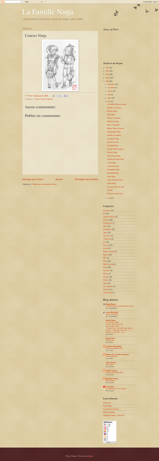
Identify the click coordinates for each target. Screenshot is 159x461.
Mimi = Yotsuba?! (113, 125)
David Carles (110, 320)
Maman (49, 99)
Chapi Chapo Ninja (113, 156)
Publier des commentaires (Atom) (44, 184)
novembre (111, 88)
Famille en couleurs (114, 135)
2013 (108, 68)
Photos (105, 274)
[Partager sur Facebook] (64, 96)
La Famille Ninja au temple (116, 104)
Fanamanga (107, 406)
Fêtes (105, 226)
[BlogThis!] (60, 96)
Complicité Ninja (113, 139)
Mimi (105, 261)
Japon (105, 233)
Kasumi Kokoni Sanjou (115, 149)
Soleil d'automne (111, 356)
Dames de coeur (113, 142)
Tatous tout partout (112, 314)
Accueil (59, 179)
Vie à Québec (108, 286)
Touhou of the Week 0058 (114, 372)
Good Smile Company (111, 409)
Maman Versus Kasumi (115, 128)
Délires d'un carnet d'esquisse (117, 354)
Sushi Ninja (111, 176)
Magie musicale (108, 251)
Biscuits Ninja (112, 111)
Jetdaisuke (107, 239)
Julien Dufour (111, 363)
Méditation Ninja (113, 121)
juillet (110, 98)
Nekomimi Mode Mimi (115, 194)
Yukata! (110, 190)
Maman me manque (114, 108)
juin (109, 101)
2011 (108, 74)
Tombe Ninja (111, 163)
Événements (107, 223)
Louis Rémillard (112, 312)
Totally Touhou (111, 371)
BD (104, 214)
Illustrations (107, 229)
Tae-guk (106, 277)
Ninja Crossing (108, 264)
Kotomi (105, 248)
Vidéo (105, 283)
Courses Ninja (112, 152)
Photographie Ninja (114, 132)
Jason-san (107, 236)
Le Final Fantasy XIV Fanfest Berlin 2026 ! (120, 306)
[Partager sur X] (62, 96)
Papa (105, 267)
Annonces (106, 210)
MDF (105, 258)
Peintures (106, 270)
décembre (111, 84)
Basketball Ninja (113, 173)
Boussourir (107, 403)
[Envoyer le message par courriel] (53, 96)
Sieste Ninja (111, 183)
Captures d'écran (109, 217)
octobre (110, 91)
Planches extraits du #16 (114, 348)
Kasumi (43, 99)
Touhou (105, 280)
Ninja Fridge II (110, 380)
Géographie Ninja (113, 169)
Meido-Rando (111, 304)
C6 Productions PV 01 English (116, 388)
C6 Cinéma (110, 387)
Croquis (37, 99)
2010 (108, 78)
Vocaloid (106, 290)
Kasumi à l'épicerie (114, 118)
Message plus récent (32, 179)
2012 (108, 71)
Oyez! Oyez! (110, 364)
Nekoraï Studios (109, 412)
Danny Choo (110, 338)
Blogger (90, 456)
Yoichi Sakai (107, 293)
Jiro (104, 242)
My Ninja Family (112, 379)
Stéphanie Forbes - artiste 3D (113, 415)
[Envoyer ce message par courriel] (57, 96)
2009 (108, 81)
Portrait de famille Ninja (115, 159)
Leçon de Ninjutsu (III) (115, 180)
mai (109, 198)
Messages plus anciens (86, 179)
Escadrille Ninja (112, 145)
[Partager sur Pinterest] (67, 96)
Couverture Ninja (113, 166)
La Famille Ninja (47, 11)
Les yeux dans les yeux (115, 187)
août (109, 95)
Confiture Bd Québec (114, 346)
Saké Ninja (111, 115)
